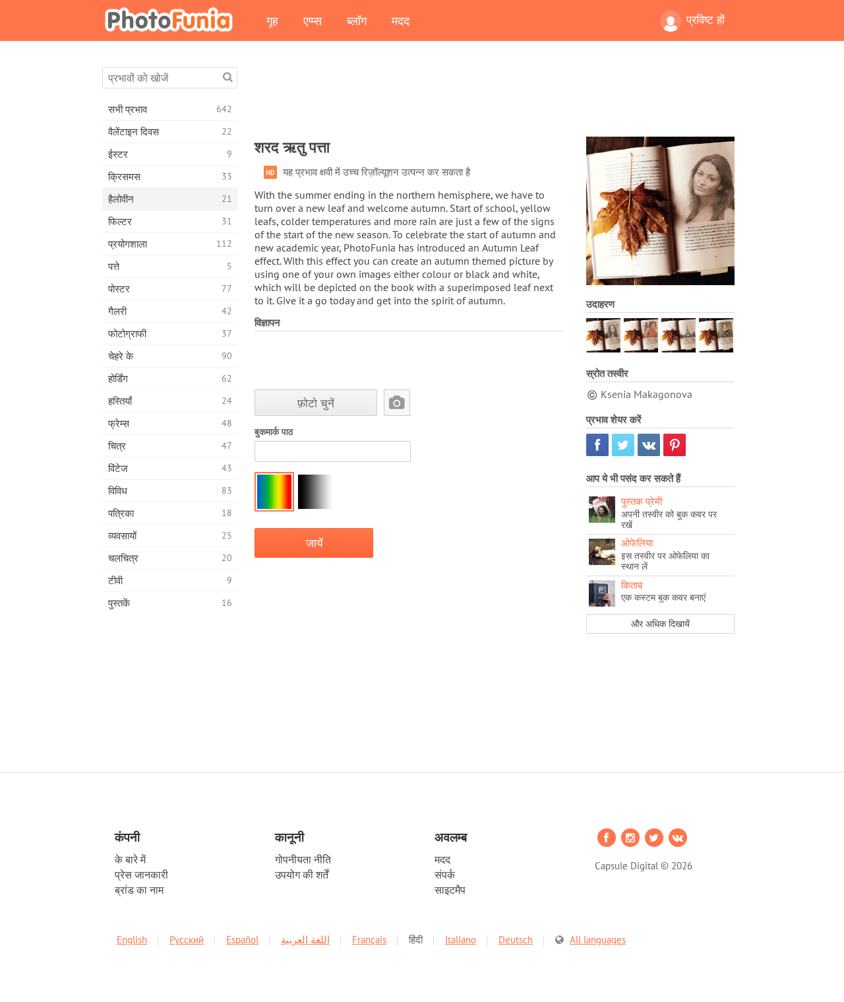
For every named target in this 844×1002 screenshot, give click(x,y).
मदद (400, 20)
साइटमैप (450, 889)
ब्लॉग (357, 20)
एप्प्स (312, 20)
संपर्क (445, 874)
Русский (186, 939)
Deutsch (515, 939)
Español (242, 939)
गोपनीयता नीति (303, 859)
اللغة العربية (305, 939)
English (132, 939)
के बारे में (130, 859)
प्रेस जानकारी (141, 874)
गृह (272, 20)
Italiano (460, 939)
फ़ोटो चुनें (315, 403)
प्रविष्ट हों (705, 20)
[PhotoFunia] (171, 19)
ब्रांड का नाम (139, 889)
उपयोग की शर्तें (301, 874)
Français (369, 939)
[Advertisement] (495, 97)
